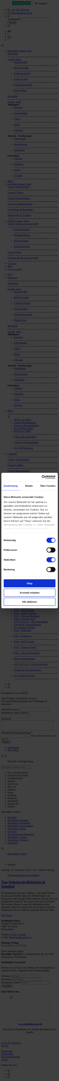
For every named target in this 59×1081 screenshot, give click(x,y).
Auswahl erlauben (29, 592)
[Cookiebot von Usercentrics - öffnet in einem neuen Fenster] (42, 477)
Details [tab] (29, 485)
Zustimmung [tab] (11, 485)
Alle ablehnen (29, 601)
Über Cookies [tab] (47, 485)
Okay (29, 583)
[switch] (50, 550)
